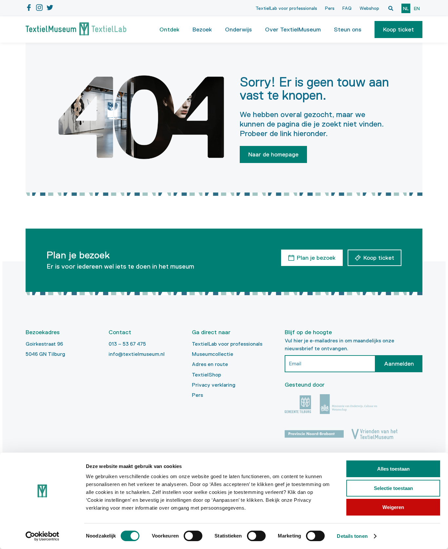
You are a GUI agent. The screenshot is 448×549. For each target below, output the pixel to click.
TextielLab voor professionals (286, 8)
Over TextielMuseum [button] (293, 29)
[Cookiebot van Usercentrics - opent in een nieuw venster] (42, 536)
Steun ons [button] (347, 29)
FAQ (347, 8)
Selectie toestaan (393, 488)
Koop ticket (398, 29)
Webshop (369, 8)
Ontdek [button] (169, 29)
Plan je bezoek (316, 257)
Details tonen (352, 536)
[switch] (193, 536)
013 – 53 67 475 (127, 344)
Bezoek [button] (202, 29)
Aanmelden (399, 363)
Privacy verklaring (213, 385)
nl (406, 8)
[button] (398, 29)
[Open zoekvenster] (391, 8)
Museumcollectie (212, 354)
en (417, 8)
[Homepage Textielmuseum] (76, 29)
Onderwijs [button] (238, 29)
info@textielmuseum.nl (137, 354)
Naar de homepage (273, 154)
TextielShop (206, 374)
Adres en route (210, 364)
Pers (330, 8)
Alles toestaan (393, 469)
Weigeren (393, 507)
